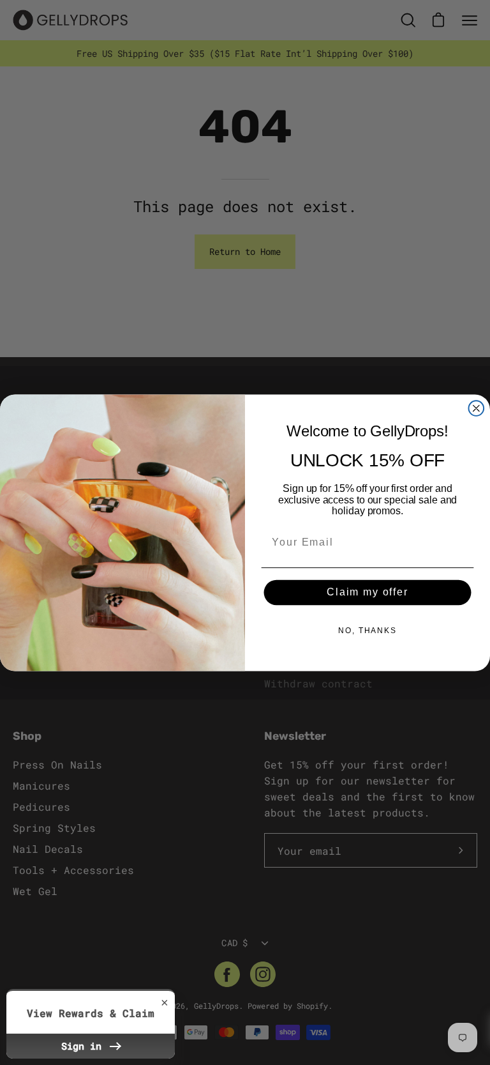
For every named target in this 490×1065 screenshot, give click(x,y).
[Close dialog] (476, 408)
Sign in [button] (84, 1045)
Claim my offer (367, 592)
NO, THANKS (367, 630)
